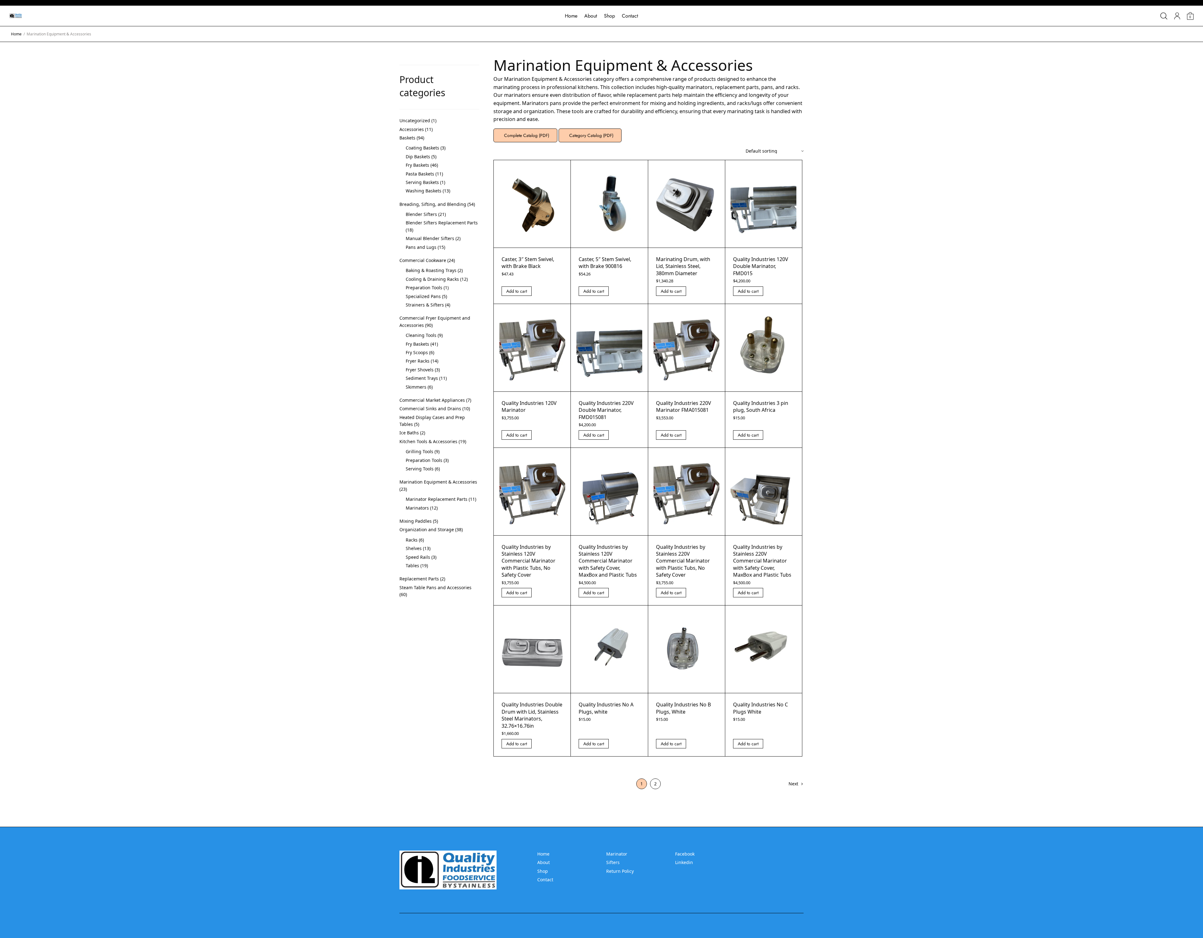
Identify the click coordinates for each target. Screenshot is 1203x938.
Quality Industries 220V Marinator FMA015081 (683, 406)
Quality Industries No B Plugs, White (683, 708)
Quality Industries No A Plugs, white (606, 708)
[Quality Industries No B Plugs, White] (686, 649)
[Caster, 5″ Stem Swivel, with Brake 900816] (609, 204)
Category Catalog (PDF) (590, 135)
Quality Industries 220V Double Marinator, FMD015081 (606, 410)
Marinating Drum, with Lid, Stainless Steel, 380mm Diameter (683, 266)
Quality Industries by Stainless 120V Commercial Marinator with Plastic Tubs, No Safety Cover (528, 561)
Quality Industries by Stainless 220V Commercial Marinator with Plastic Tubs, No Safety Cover (683, 561)
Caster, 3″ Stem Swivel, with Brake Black (528, 263)
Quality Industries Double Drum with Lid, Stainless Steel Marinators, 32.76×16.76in (532, 715)
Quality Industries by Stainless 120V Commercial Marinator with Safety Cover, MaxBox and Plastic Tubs (608, 561)
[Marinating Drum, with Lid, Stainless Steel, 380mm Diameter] (686, 204)
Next (793, 784)
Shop (609, 15)
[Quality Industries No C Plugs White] (763, 649)
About (590, 15)
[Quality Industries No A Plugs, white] (609, 649)
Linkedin (684, 862)
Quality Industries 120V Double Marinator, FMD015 (760, 266)
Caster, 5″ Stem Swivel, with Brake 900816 (605, 263)
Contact (630, 15)
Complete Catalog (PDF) (525, 135)
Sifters (613, 862)
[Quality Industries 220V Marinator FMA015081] (686, 347)
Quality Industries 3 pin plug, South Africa (760, 406)
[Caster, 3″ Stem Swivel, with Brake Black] (532, 204)
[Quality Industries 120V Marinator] (532, 347)
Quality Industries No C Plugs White (760, 708)
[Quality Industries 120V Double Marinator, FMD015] (763, 204)
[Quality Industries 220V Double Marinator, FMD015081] (609, 347)
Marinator (616, 854)
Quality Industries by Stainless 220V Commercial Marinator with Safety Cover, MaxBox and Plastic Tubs (762, 561)
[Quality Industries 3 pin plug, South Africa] (763, 347)
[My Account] (1177, 16)
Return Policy (620, 871)
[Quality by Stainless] (15, 15)
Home (571, 15)
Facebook (685, 854)
